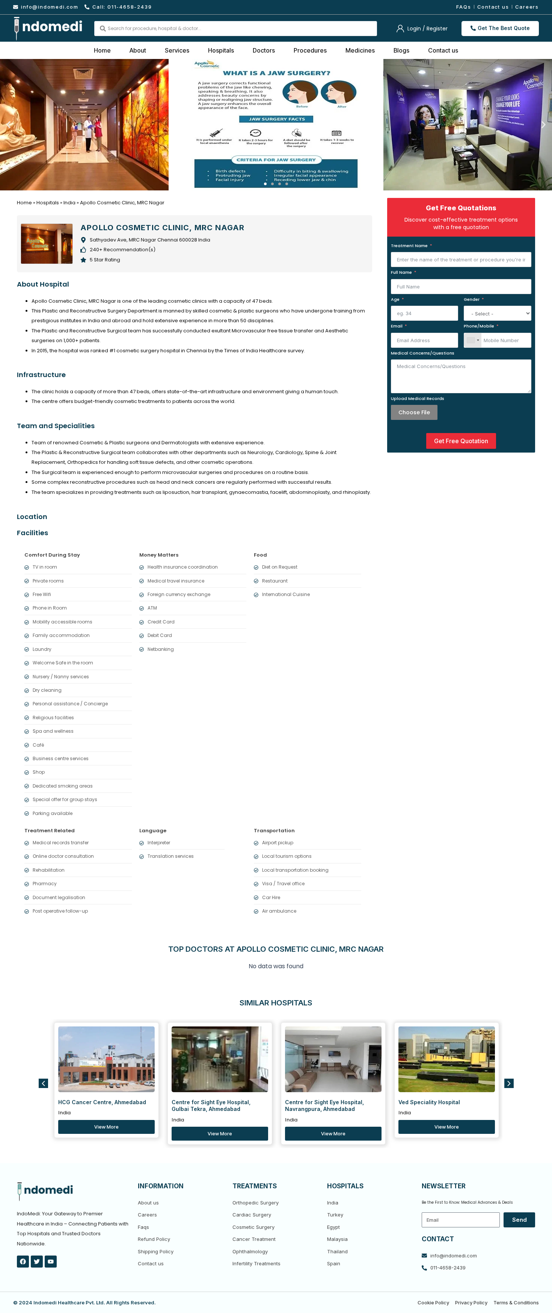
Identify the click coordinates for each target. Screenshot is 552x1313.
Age (395, 299)
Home (102, 50)
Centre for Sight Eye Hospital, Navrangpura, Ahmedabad (324, 1105)
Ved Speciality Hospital (429, 1102)
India (69, 202)
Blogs (401, 50)
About (138, 50)
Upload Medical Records (417, 398)
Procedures (310, 50)
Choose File (414, 412)
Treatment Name (409, 245)
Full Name (401, 272)
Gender (472, 299)
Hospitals (221, 50)
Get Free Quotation (461, 441)
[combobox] (472, 340)
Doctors (264, 50)
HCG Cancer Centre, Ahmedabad (102, 1102)
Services (177, 50)
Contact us (443, 50)
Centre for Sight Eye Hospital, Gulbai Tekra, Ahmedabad (211, 1105)
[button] (8, 124)
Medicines (360, 50)
